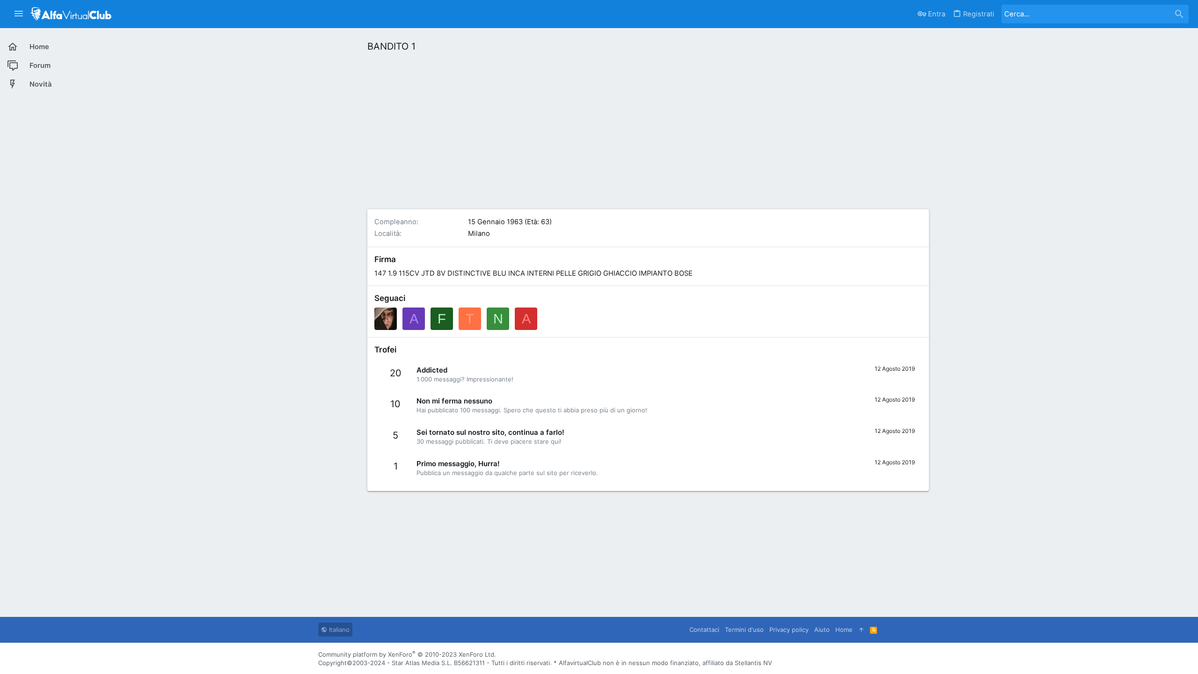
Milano (479, 233)
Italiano (338, 629)
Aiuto (822, 629)
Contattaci (704, 629)
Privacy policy (789, 629)
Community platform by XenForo (407, 654)
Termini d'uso (744, 629)
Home (844, 629)
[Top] (861, 630)
